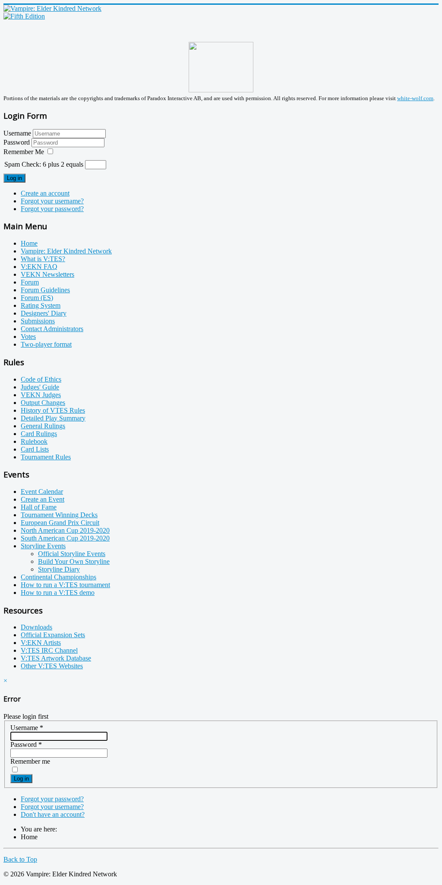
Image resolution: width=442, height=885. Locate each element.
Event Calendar (42, 491)
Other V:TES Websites (52, 666)
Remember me (30, 761)
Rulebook (34, 441)
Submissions (38, 321)
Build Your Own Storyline (74, 561)
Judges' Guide (40, 387)
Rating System (40, 305)
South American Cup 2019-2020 (65, 538)
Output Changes (43, 402)
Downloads (36, 627)
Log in (14, 178)
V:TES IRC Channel (49, 650)
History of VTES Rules (53, 410)
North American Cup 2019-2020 (65, 530)
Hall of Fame (39, 507)
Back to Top (20, 859)
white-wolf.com (415, 98)
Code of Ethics (41, 379)
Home (29, 243)
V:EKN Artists (41, 642)
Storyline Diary (59, 569)
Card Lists (35, 449)
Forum (30, 282)
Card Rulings (39, 433)
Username (17, 133)
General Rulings (43, 426)
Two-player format (46, 344)
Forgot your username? (52, 201)
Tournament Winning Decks (59, 514)
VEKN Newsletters (47, 274)
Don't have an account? (53, 814)
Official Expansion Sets (53, 634)
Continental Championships (58, 577)
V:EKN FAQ (39, 266)
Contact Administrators (52, 328)
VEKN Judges (41, 394)
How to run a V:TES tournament (65, 584)
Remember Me (23, 151)
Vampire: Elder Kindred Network (66, 251)
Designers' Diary (43, 313)
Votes (28, 336)
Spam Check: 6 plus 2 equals (44, 164)
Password (17, 142)
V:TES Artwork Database (56, 658)
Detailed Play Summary (53, 418)
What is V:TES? (43, 258)
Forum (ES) (37, 297)
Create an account (45, 193)
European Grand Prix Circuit (60, 522)
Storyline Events (43, 546)
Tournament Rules (46, 457)
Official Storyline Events (71, 553)
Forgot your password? (52, 208)
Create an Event (42, 499)
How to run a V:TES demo (58, 592)
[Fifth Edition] (24, 16)
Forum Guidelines (45, 290)
